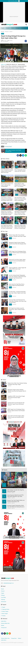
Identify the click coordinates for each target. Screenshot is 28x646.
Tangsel (2, 593)
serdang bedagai (9, 146)
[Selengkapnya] (14, 578)
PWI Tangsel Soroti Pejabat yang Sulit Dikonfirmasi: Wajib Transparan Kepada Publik (17, 309)
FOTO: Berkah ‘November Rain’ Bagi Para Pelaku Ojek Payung (15, 490)
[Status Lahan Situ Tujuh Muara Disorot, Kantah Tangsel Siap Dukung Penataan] (4, 285)
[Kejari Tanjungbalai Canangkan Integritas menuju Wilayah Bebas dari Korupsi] (7, 165)
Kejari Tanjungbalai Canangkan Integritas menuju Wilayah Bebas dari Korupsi (7, 171)
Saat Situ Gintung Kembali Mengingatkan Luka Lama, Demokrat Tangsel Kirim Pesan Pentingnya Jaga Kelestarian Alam (17, 276)
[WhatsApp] (26, 155)
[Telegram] (23, 155)
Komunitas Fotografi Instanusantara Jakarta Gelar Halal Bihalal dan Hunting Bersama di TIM (15, 506)
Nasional (2, 591)
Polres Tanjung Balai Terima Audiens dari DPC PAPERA (20, 170)
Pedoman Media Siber (5, 623)
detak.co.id (3, 64)
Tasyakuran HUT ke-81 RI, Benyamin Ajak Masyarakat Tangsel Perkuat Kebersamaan (16, 403)
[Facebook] (18, 155)
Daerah (2, 33)
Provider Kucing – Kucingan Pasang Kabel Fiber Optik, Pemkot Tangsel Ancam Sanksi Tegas (17, 293)
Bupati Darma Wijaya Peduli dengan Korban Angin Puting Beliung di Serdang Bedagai (20, 227)
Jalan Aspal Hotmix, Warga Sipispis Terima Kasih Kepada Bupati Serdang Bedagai (20, 199)
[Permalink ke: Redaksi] (2, 41)
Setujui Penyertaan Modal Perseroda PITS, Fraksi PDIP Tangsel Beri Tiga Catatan (15, 496)
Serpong (3, 615)
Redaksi (5, 40)
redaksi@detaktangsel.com (8, 583)
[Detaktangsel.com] (9, 24)
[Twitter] (20, 155)
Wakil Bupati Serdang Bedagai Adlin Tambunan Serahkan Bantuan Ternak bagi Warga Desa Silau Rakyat (20, 213)
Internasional (3, 601)
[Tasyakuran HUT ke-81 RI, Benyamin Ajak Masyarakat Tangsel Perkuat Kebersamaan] (4, 404)
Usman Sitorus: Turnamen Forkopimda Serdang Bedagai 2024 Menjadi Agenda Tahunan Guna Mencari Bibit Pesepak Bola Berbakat (7, 199)
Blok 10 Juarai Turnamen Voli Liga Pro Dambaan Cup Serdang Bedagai (7, 185)
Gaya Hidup (3, 597)
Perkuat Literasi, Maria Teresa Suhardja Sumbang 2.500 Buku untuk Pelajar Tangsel (17, 384)
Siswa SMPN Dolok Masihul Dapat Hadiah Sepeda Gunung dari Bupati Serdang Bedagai (7, 227)
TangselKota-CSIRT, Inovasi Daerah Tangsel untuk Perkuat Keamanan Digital (16, 397)
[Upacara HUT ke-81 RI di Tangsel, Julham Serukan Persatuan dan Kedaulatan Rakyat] (4, 261)
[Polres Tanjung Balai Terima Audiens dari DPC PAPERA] (21, 165)
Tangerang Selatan (5, 609)
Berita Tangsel (5, 613)
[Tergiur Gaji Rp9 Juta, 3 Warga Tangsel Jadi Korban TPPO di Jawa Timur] (4, 269)
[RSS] (10, 633)
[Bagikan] (26, 41)
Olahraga (3, 595)
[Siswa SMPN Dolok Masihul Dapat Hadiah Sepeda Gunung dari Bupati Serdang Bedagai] (7, 220)
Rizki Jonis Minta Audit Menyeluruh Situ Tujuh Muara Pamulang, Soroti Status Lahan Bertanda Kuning (17, 301)
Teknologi (3, 599)
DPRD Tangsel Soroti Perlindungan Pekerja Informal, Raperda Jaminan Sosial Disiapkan (16, 410)
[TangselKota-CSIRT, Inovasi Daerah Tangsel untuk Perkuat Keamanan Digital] (4, 397)
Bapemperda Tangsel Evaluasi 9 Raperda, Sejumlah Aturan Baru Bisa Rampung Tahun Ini (17, 244)
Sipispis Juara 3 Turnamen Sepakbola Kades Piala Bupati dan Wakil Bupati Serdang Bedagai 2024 (7, 213)
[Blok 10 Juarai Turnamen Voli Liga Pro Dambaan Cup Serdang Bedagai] (7, 178)
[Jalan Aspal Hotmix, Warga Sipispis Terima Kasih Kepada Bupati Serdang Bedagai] (21, 192)
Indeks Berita (3, 621)
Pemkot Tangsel (5, 611)
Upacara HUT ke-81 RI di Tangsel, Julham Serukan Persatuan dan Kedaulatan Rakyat (16, 416)
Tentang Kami (4, 627)
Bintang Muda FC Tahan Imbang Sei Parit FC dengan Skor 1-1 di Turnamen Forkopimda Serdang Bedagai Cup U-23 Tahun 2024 (20, 185)
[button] (26, 24)
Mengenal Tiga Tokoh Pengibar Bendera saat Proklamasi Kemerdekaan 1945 (15, 501)
